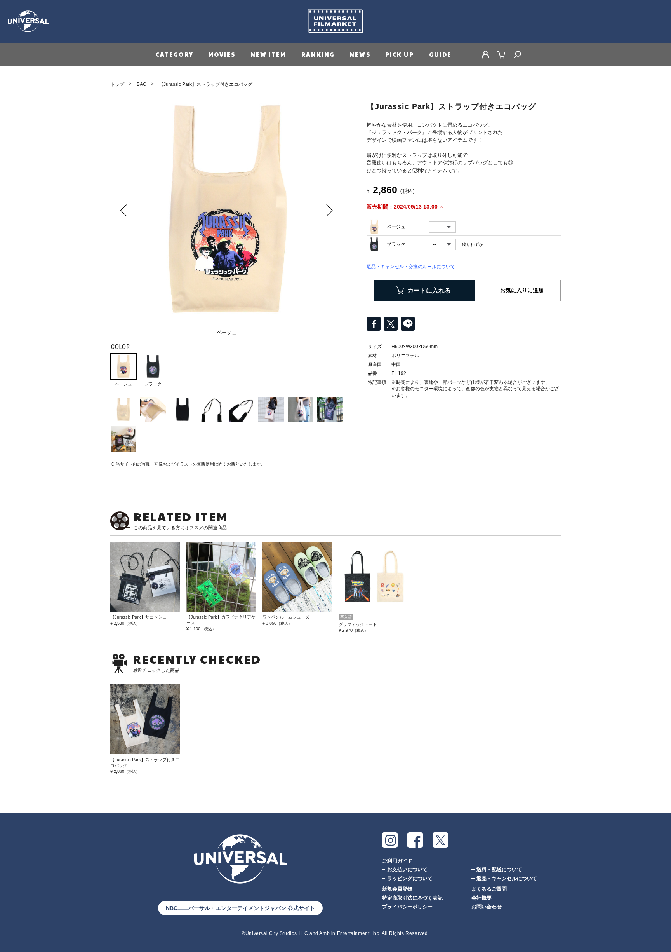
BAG (141, 84)
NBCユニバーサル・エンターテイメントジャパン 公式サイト (240, 908)
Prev (124, 210)
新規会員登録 (397, 889)
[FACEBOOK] (415, 840)
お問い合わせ (486, 907)
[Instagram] (390, 840)
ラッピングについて (410, 878)
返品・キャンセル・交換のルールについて (411, 266)
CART (501, 54)
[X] (440, 840)
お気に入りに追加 (522, 290)
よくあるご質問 (489, 889)
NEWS (359, 54)
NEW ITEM (268, 54)
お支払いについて (407, 869)
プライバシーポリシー (407, 907)
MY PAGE (485, 54)
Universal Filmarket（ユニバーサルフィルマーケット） (335, 21)
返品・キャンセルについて (506, 878)
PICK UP (399, 54)
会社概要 (481, 898)
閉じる (9, 873)
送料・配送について (499, 869)
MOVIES (222, 54)
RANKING (318, 54)
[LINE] (408, 324)
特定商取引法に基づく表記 (412, 898)
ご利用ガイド (397, 861)
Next (330, 210)
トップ (117, 84)
